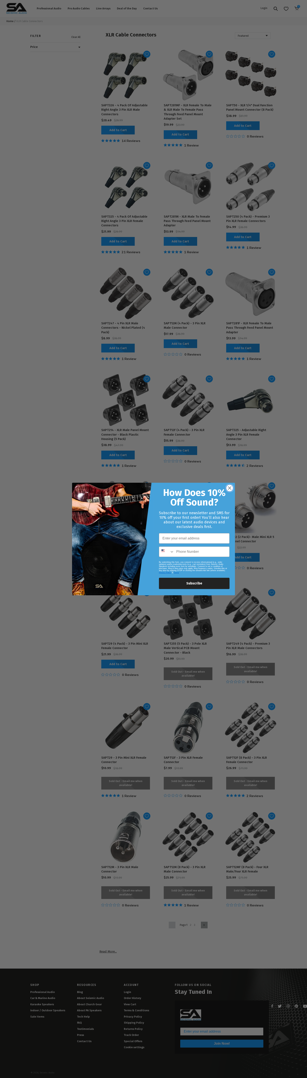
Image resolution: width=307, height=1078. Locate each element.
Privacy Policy (165, 573)
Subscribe (194, 583)
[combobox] (166, 552)
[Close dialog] (229, 488)
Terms (176, 573)
